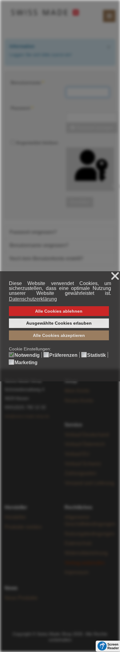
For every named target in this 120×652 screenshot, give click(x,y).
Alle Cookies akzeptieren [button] (59, 335)
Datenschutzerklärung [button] (33, 299)
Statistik (96, 355)
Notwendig (27, 355)
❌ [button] (115, 276)
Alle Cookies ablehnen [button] (58, 311)
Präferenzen (63, 355)
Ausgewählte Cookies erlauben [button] (59, 323)
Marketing (26, 362)
